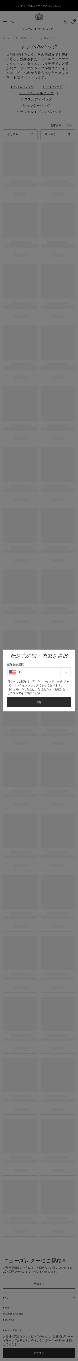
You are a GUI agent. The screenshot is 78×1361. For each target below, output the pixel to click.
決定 (39, 702)
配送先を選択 (15, 664)
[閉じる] (67, 656)
